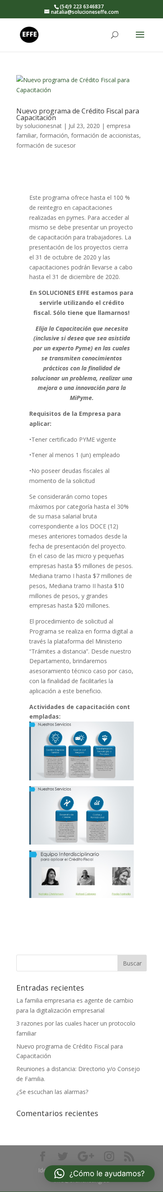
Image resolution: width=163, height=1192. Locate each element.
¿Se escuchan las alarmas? (52, 1092)
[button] (99, 1173)
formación (54, 135)
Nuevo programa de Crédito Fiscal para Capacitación (77, 114)
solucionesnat (43, 126)
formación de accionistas (105, 135)
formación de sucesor (46, 145)
